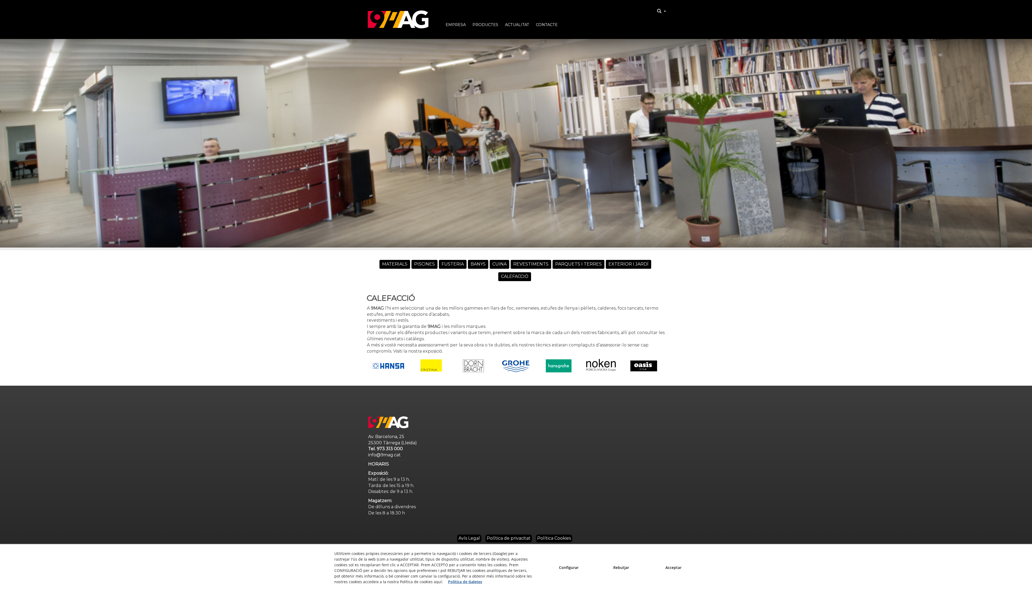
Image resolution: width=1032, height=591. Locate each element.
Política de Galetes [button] (465, 581)
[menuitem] (661, 11)
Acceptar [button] (673, 567)
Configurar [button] (569, 567)
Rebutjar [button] (621, 567)
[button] (398, 19)
